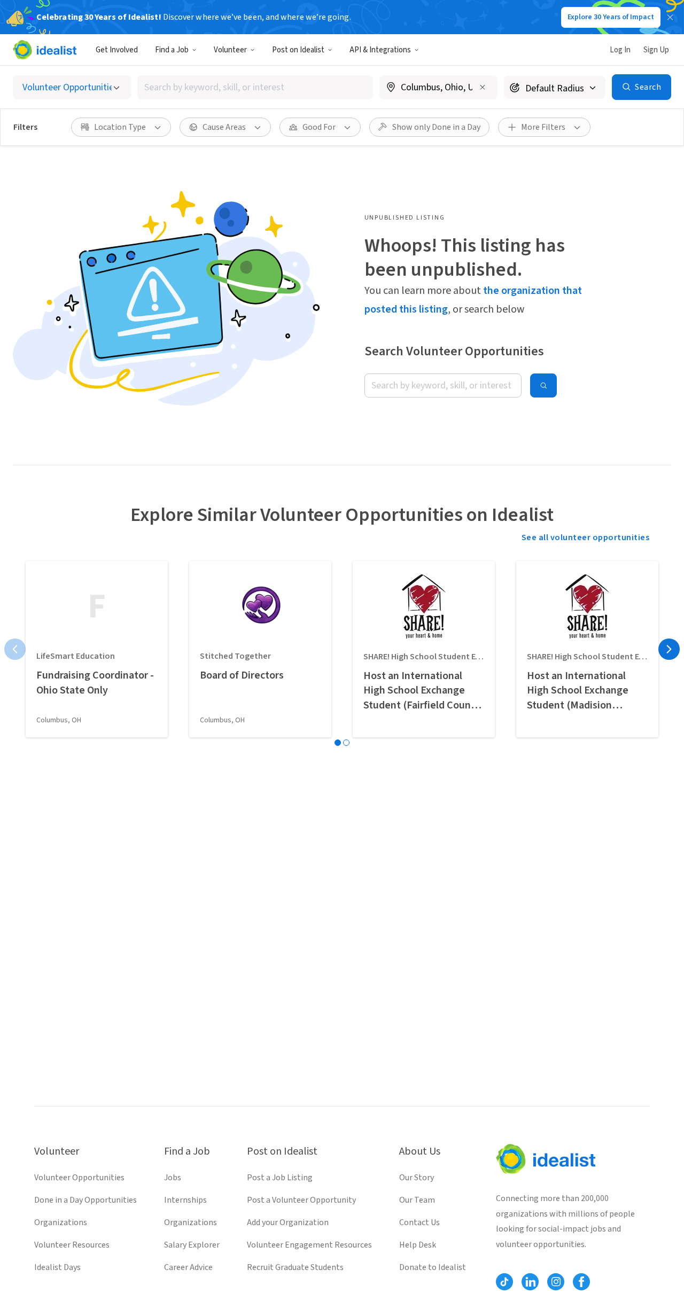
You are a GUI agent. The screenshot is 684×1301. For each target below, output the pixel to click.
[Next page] (669, 649)
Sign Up (656, 50)
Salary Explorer (192, 1245)
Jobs (172, 1177)
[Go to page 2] (346, 742)
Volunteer (230, 50)
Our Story (416, 1177)
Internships (185, 1200)
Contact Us (419, 1222)
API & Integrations (380, 50)
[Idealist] (44, 49)
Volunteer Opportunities (79, 1177)
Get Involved (117, 50)
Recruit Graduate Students (295, 1267)
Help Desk (417, 1245)
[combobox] (255, 87)
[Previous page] (15, 649)
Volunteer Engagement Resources (309, 1245)
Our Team (417, 1200)
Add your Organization (288, 1222)
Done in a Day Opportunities (85, 1200)
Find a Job (172, 50)
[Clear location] (482, 87)
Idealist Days (57, 1267)
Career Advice (188, 1267)
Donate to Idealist (432, 1267)
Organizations (60, 1222)
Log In (620, 50)
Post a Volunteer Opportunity (301, 1200)
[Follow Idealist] (504, 1281)
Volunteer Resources (72, 1245)
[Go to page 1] (338, 742)
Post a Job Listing (280, 1177)
